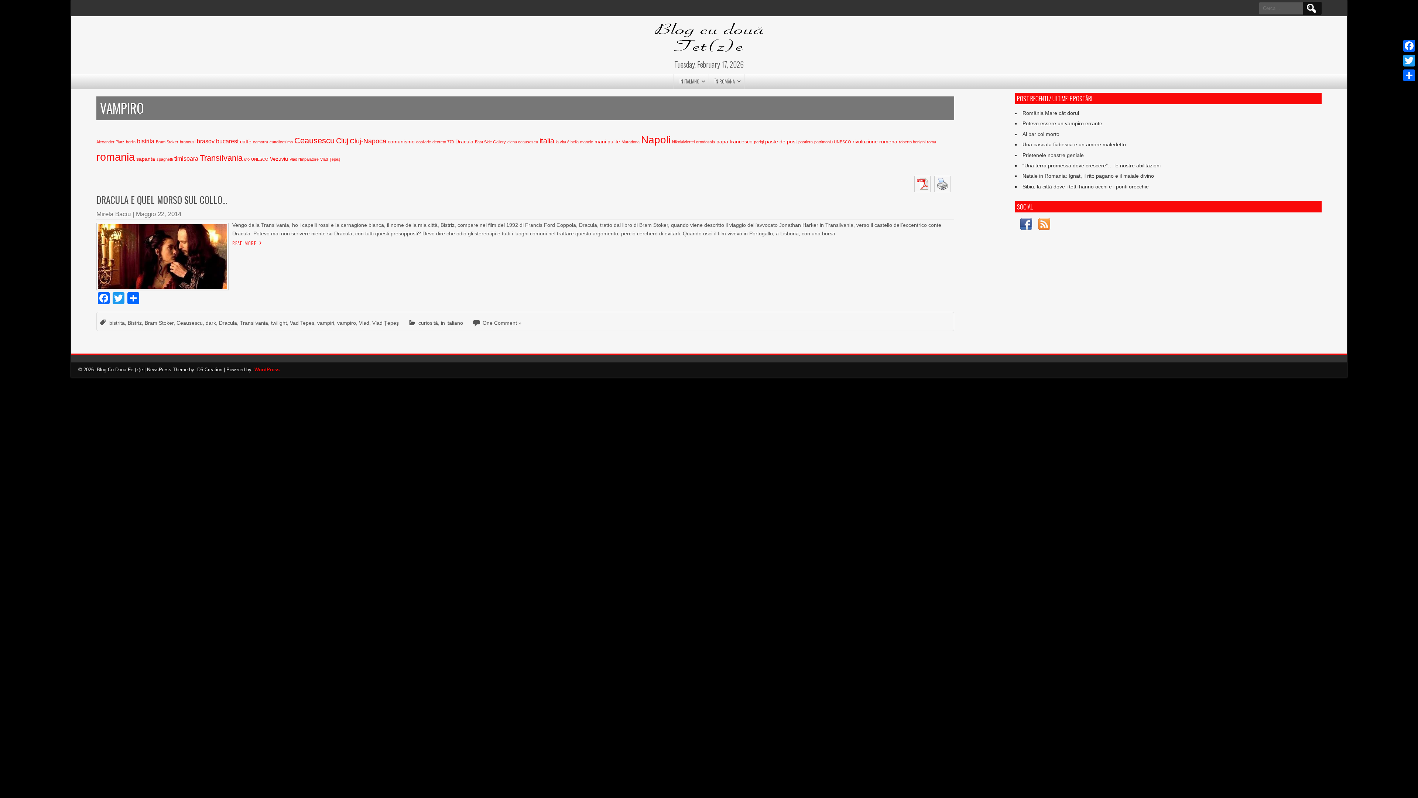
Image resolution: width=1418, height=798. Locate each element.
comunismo (401, 141)
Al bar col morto (1041, 134)
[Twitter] (1409, 60)
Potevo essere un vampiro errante (1062, 123)
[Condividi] (1409, 75)
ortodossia (705, 142)
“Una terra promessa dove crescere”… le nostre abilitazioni (1092, 165)
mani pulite (607, 141)
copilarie (423, 142)
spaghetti (165, 159)
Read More (244, 243)
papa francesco (734, 141)
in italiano (689, 81)
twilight (279, 323)
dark (211, 323)
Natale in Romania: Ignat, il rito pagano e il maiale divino (1088, 176)
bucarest (227, 141)
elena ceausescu (522, 142)
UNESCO (259, 159)
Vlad (364, 323)
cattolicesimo (281, 142)
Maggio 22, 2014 (158, 214)
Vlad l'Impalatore (304, 159)
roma (931, 142)
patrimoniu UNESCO (832, 142)
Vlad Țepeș (330, 159)
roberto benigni (912, 142)
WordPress (267, 369)
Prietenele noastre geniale (1053, 155)
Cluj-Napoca (368, 141)
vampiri (325, 323)
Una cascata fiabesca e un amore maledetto (1074, 144)
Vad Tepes (302, 323)
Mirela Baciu (113, 214)
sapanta (145, 159)
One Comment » (502, 323)
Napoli (656, 140)
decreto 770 (443, 142)
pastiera (805, 142)
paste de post (781, 141)
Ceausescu (314, 140)
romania (115, 157)
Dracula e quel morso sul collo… (161, 200)
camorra (260, 142)
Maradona (630, 142)
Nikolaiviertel (683, 142)
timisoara (186, 159)
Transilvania (221, 158)
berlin (131, 142)
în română (725, 81)
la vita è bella (567, 142)
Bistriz (135, 323)
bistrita (145, 141)
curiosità (428, 323)
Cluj (342, 141)
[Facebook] (1409, 45)
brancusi (187, 142)
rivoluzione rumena (875, 141)
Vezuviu (279, 159)
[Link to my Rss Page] (1044, 225)
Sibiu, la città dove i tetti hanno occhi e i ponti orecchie (1086, 187)
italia (547, 141)
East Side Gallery (490, 142)
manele (586, 142)
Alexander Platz (110, 142)
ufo (247, 159)
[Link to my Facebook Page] (1026, 225)
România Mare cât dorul (1051, 113)
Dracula (464, 141)
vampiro (346, 323)
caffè (245, 141)
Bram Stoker (167, 142)
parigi (759, 142)
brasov (206, 141)
